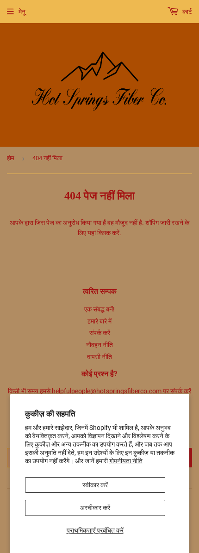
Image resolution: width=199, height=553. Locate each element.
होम (10, 158)
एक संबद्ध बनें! (99, 309)
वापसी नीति (99, 356)
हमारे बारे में (99, 321)
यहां (91, 232)
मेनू (22, 11)
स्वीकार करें (95, 485)
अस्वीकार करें (95, 507)
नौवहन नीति (99, 344)
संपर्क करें (99, 332)
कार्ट (186, 11)
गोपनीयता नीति (126, 461)
